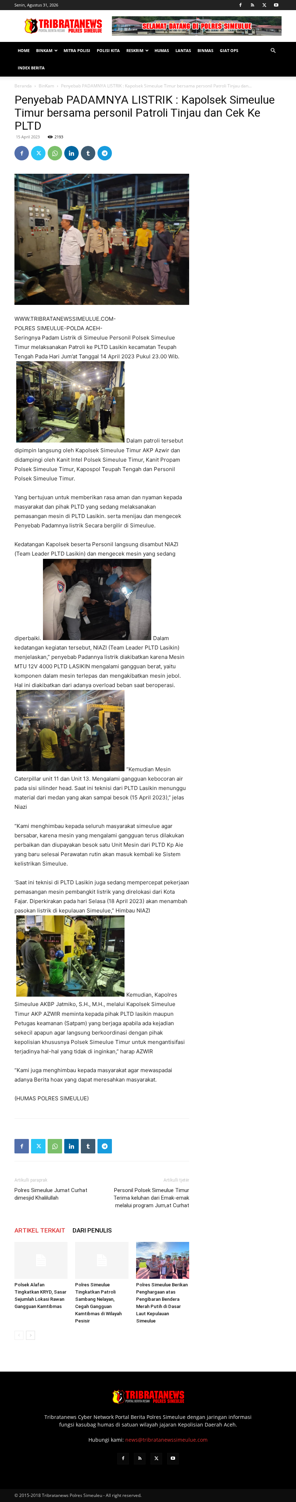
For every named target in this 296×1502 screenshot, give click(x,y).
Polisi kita (108, 50)
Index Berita (31, 67)
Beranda (23, 86)
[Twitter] (264, 5)
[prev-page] (18, 1335)
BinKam (44, 50)
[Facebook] (240, 5)
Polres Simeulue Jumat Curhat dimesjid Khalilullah (50, 1194)
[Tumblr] (88, 153)
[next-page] (30, 1335)
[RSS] (252, 5)
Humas (161, 50)
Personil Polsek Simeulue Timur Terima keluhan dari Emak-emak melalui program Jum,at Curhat (151, 1198)
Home (24, 50)
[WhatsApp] (55, 153)
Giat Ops (229, 50)
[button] (273, 50)
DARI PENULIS (92, 1230)
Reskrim (134, 50)
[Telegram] (104, 153)
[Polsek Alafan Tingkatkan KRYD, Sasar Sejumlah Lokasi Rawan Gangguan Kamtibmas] (41, 1260)
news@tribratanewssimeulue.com (166, 1439)
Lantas (183, 50)
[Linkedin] (71, 153)
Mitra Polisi (77, 50)
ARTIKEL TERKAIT (39, 1230)
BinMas (205, 50)
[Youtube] (276, 5)
